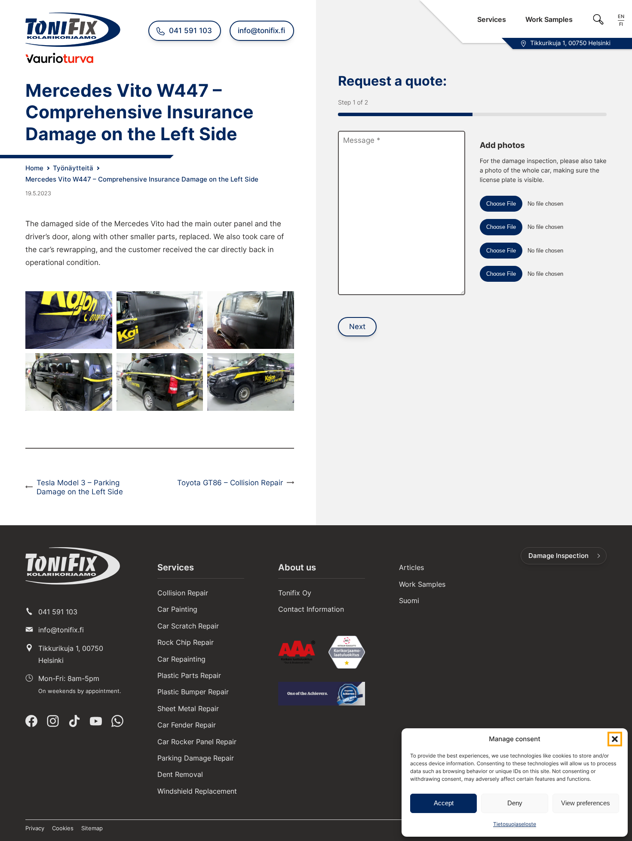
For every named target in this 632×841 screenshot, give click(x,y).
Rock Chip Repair (185, 642)
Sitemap (92, 828)
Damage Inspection (558, 556)
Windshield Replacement (197, 791)
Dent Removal (180, 774)
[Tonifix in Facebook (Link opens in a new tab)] (31, 721)
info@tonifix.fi (61, 629)
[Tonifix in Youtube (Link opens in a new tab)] (96, 721)
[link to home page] (72, 566)
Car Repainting (181, 659)
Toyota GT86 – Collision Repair (230, 482)
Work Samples (549, 19)
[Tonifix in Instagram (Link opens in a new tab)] (53, 721)
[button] (615, 739)
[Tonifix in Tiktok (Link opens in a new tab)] (74, 721)
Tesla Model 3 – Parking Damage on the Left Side (80, 487)
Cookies (63, 828)
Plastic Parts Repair (189, 675)
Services (491, 19)
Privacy (34, 828)
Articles (411, 567)
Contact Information (311, 609)
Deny (514, 803)
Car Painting (177, 609)
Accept (444, 803)
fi (621, 24)
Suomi (409, 600)
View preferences (585, 803)
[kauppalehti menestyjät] (321, 693)
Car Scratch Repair (188, 626)
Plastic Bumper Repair (193, 691)
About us (297, 567)
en (621, 16)
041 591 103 (57, 611)
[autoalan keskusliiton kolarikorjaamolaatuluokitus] (346, 652)
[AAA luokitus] (296, 652)
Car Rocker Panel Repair (196, 741)
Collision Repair (182, 592)
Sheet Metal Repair (188, 708)
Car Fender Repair (186, 725)
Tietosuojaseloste (514, 824)
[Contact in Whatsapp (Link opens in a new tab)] (117, 721)
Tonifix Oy (294, 592)
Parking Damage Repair (195, 758)
